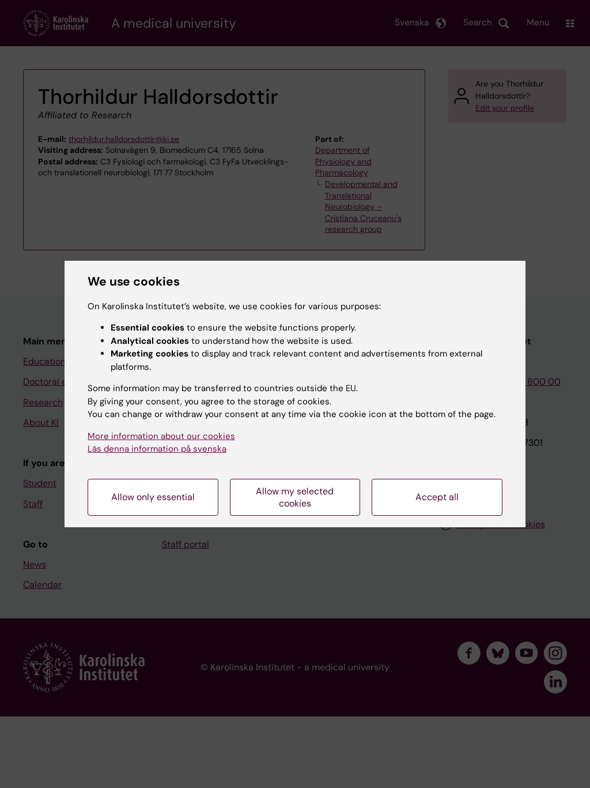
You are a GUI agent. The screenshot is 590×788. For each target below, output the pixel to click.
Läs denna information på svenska (157, 449)
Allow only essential (153, 497)
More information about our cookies (161, 436)
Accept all (437, 497)
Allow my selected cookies (295, 497)
